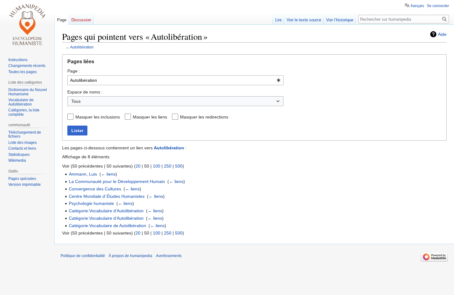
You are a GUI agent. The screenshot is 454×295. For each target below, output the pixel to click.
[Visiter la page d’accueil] (27, 24)
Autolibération (82, 47)
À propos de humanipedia (130, 256)
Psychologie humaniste (91, 203)
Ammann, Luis (83, 174)
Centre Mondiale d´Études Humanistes (107, 196)
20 (138, 166)
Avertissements (169, 256)
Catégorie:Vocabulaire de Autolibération (107, 225)
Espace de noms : (85, 91)
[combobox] (175, 80)
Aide (442, 34)
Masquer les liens (150, 116)
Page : (73, 71)
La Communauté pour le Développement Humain (117, 181)
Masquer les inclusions (97, 116)
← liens (108, 174)
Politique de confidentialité (83, 256)
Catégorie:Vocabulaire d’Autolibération (106, 218)
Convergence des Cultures (95, 188)
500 (179, 166)
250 (167, 166)
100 (156, 166)
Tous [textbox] (76, 101)
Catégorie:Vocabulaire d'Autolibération (106, 210)
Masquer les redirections (204, 116)
